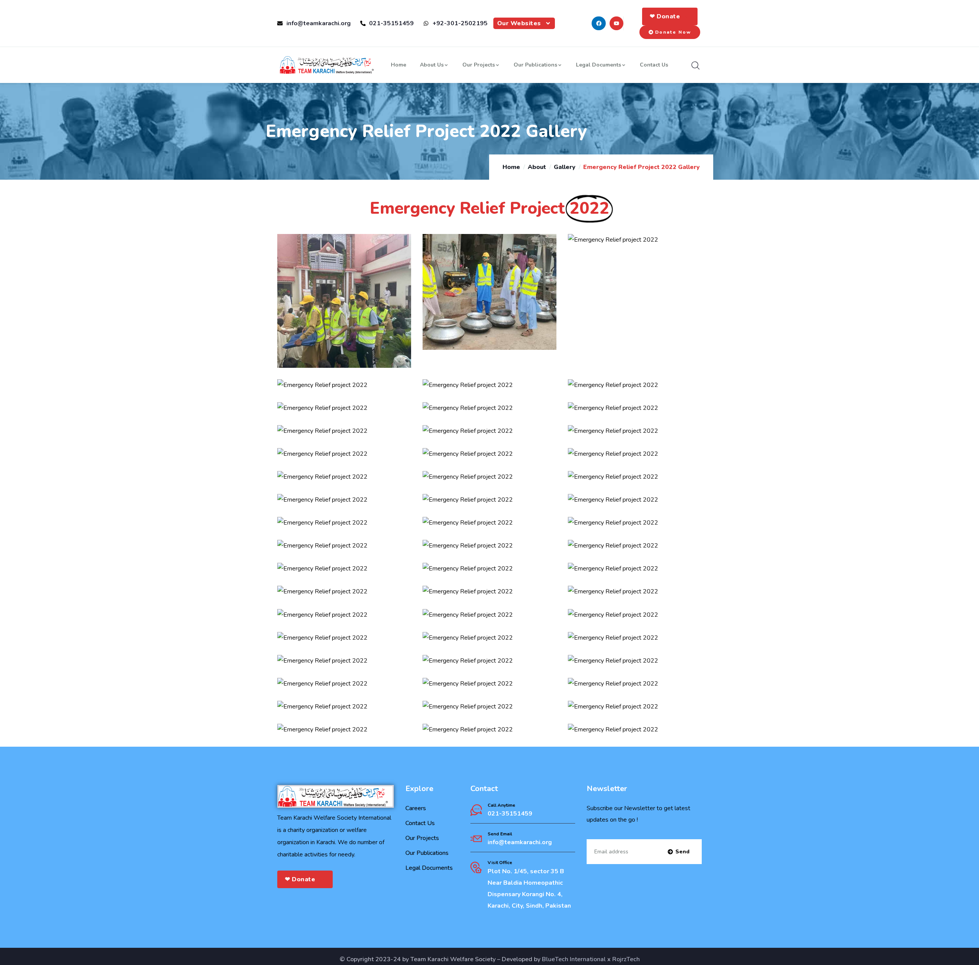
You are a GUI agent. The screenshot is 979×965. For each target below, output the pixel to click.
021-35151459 (510, 813)
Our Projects (478, 64)
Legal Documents (598, 64)
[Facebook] (598, 23)
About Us (432, 64)
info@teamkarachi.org (520, 842)
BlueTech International (574, 959)
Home (398, 64)
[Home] (333, 796)
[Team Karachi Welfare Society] (327, 65)
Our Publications (535, 64)
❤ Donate (665, 16)
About (537, 167)
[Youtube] (616, 23)
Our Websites (519, 23)
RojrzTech (626, 959)
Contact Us (654, 64)
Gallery (565, 167)
